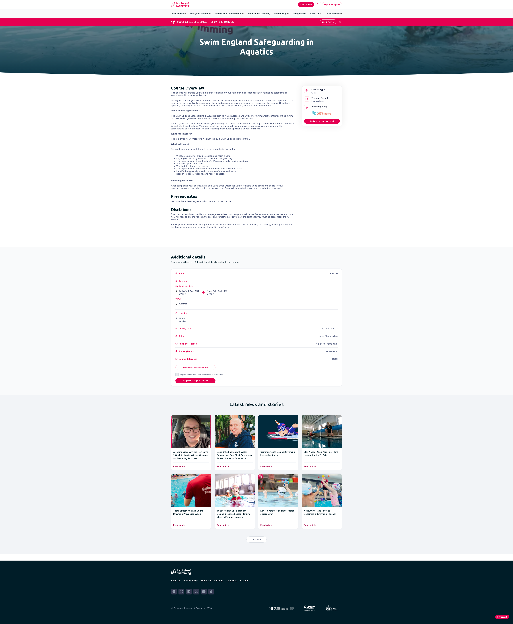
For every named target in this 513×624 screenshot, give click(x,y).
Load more (256, 539)
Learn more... (328, 22)
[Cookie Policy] (318, 4)
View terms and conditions (195, 367)
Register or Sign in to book (322, 121)
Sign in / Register (332, 4)
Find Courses (306, 4)
